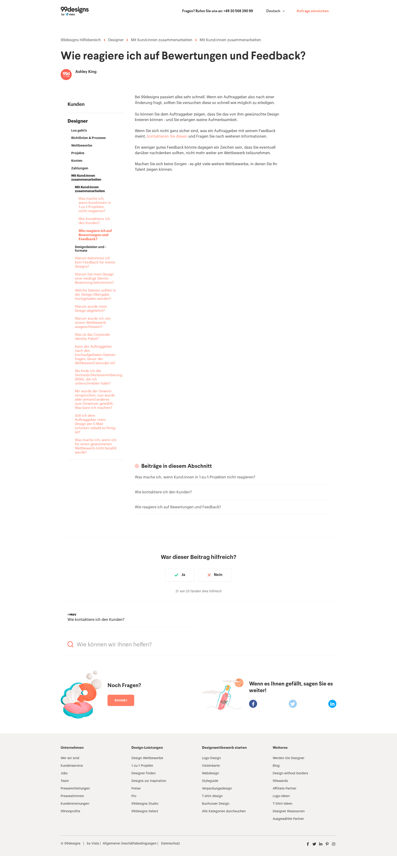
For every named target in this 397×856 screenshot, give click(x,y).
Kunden (76, 104)
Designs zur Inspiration (148, 781)
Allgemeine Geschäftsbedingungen (129, 843)
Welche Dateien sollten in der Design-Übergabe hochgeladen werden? (95, 295)
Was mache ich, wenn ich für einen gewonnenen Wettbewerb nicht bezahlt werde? (95, 446)
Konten (76, 160)
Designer (116, 40)
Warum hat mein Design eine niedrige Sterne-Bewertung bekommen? (94, 278)
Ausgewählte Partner (288, 819)
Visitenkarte (211, 765)
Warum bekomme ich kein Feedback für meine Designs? (95, 262)
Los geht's (79, 130)
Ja (183, 575)
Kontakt (121, 700)
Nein (218, 575)
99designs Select (144, 811)
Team (65, 781)
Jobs (64, 773)
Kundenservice (72, 765)
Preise (136, 788)
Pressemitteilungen (75, 788)
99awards (280, 781)
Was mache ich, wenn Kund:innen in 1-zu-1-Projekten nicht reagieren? (95, 205)
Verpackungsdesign (217, 788)
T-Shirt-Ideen (282, 803)
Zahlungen (79, 168)
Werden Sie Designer (288, 758)
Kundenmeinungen (75, 803)
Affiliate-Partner (284, 788)
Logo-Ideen (281, 796)
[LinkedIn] (332, 704)
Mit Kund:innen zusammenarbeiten (161, 40)
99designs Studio (144, 803)
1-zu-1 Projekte (142, 765)
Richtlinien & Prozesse (88, 137)
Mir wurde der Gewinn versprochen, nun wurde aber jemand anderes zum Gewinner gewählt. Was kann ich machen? (95, 400)
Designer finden (143, 773)
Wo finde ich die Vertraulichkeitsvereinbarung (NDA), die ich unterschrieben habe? (96, 377)
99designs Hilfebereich (81, 40)
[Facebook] (253, 704)
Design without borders (290, 773)
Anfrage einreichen (313, 11)
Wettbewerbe (81, 145)
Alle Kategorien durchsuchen (224, 811)
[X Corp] (293, 704)
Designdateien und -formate (90, 248)
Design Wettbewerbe (147, 758)
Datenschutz (170, 843)
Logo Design (211, 758)
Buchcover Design (215, 803)
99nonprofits (70, 811)
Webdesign (210, 773)
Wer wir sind (70, 758)
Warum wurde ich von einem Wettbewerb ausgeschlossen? (93, 323)
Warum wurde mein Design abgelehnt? (91, 308)
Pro (133, 796)
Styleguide (210, 781)
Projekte (77, 153)
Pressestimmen (72, 796)
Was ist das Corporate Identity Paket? (92, 337)
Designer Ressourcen (289, 811)
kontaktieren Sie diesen (167, 136)
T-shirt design (212, 796)
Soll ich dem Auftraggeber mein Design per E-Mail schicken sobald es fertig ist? (95, 424)
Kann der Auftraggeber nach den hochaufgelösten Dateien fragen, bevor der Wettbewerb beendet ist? (95, 355)
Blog (276, 765)
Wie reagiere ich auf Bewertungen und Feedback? (95, 235)
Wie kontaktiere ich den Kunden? (94, 221)
